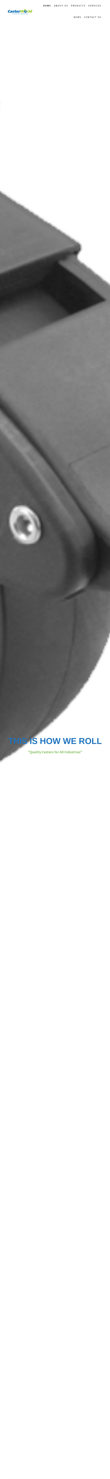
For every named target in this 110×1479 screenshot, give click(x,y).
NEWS (77, 17)
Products (78, 5)
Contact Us (92, 17)
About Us (61, 5)
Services (94, 5)
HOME (47, 5)
